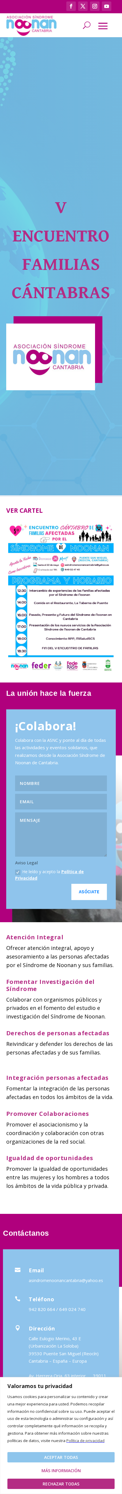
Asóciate (89, 891)
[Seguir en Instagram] (94, 6)
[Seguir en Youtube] (106, 6)
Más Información (61, 1470)
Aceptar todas (61, 1457)
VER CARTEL (24, 510)
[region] (61, 1435)
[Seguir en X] (83, 6)
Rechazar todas (61, 1484)
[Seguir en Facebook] (71, 6)
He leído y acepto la (49, 875)
